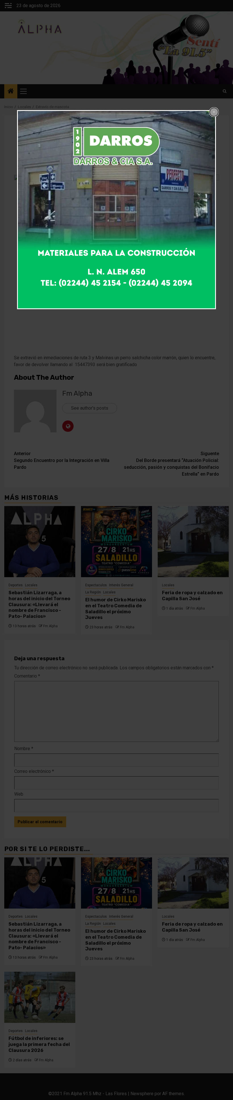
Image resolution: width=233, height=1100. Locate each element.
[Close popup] (214, 112)
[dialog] (116, 209)
